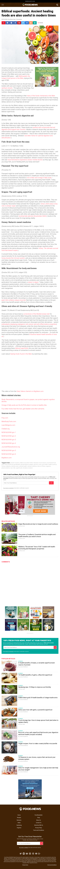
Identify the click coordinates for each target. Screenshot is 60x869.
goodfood (10, 464)
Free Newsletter (38, 815)
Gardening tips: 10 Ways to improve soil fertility (34, 687)
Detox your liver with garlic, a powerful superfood (35, 710)
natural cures (15, 466)
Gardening (19, 825)
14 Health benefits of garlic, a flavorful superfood (35, 675)
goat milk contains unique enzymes (14, 300)
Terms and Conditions (38, 830)
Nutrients (19, 820)
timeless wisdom (28, 468)
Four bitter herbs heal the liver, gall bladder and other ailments (23, 409)
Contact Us (38, 822)
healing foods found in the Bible (21, 354)
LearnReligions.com (8, 425)
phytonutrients (6, 468)
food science (42, 462)
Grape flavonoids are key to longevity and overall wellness (38, 524)
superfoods (19, 468)
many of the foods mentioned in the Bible (41, 96)
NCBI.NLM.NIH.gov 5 (9, 450)
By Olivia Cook (11, 19)
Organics (19, 827)
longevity (8, 466)
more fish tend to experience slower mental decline (25, 160)
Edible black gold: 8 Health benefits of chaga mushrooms (38, 698)
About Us (38, 820)
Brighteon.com (7, 458)
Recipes (19, 817)
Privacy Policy (38, 827)
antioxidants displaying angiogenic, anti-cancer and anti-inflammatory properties (29, 324)
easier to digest (33, 282)
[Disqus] (30, 583)
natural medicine (32, 466)
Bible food (23, 462)
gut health (45, 464)
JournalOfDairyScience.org (11, 447)
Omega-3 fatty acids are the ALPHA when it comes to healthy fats (24, 405)
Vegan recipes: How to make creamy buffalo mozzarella (37, 743)
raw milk (12, 468)
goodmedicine (25, 464)
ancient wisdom (15, 462)
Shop (38, 817)
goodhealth (17, 464)
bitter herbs (29, 462)
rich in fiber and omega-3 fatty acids (39, 178)
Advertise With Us (38, 825)
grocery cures (38, 464)
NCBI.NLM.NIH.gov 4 (9, 443)
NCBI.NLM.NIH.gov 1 (9, 432)
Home (19, 815)
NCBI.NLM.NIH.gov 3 (9, 440)
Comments (19, 19)
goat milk (4, 464)
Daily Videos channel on (30, 391)
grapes (31, 464)
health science (52, 464)
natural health (23, 466)
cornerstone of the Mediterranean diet (36, 314)
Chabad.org (6, 429)
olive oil (39, 466)
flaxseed (36, 462)
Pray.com (5, 418)
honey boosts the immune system (13, 258)
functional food (51, 462)
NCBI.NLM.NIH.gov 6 (9, 454)
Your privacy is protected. (8, 488)
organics (48, 466)
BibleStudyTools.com (9, 421)
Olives (43, 466)
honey (3, 466)
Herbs (19, 822)
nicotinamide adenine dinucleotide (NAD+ (33, 216)
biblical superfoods (21, 348)
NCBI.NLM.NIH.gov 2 (9, 436)
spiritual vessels (7, 88)
